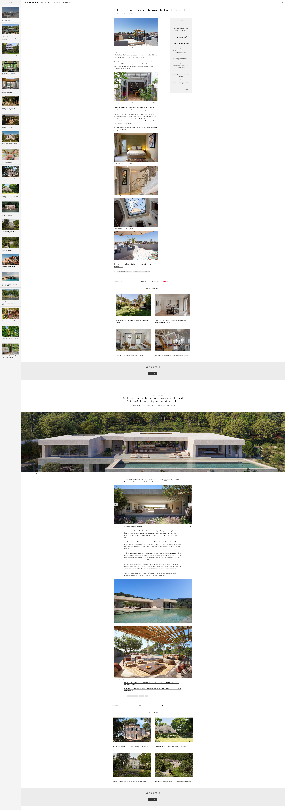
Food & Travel (67, 2)
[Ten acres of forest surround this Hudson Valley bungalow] (10, 66)
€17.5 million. (158, 573)
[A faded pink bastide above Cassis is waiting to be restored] (132, 730)
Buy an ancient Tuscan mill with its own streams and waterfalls (173, 781)
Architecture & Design (54, 2)
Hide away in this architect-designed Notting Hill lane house (181, 36)
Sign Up (153, 373)
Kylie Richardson (158, 395)
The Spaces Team (128, 13)
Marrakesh (147, 271)
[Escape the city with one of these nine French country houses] (10, 331)
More (186, 89)
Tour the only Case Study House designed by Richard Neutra (132, 321)
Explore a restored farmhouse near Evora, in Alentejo (9, 285)
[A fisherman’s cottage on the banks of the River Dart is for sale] (10, 206)
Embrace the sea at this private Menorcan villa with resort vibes (9, 267)
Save (166, 281)
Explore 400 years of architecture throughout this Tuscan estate (131, 781)
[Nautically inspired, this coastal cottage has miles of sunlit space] (10, 154)
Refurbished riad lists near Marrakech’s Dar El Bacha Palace (10, 20)
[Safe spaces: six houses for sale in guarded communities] (10, 101)
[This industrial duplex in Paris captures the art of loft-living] (172, 340)
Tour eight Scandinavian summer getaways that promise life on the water (9, 303)
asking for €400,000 (120, 130)
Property (43, 2)
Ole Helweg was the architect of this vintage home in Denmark (9, 356)
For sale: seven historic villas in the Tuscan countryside (180, 66)
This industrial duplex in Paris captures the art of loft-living (172, 355)
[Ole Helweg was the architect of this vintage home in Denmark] (10, 349)
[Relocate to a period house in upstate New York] (10, 48)
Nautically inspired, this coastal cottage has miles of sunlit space (10, 162)
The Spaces (30, 3)
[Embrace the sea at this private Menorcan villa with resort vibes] (10, 259)
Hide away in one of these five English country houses (171, 746)
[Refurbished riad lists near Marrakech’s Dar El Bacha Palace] (10, 12)
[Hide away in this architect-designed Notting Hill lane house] (10, 83)
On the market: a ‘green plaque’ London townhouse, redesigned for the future (170, 321)
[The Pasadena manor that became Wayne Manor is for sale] (10, 119)
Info (277, 2)
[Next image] (156, 86)
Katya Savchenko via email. (157, 575)
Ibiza (165, 479)
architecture (131, 695)
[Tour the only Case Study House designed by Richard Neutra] (133, 305)
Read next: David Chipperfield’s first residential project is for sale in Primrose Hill (151, 683)
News (117, 318)
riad (118, 114)
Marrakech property (138, 271)
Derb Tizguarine (121, 271)
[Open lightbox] (156, 102)
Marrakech (123, 55)
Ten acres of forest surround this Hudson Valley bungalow (181, 29)
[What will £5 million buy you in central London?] (133, 340)
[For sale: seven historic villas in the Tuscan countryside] (10, 136)
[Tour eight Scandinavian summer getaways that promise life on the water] (10, 294)
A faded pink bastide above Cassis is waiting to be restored (181, 44)
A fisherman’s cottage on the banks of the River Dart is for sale (10, 214)
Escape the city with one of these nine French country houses (10, 339)
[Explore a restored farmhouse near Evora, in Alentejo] (10, 277)
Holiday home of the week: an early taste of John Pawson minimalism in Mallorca (152, 689)
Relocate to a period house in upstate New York (181, 83)
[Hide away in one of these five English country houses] (174, 730)
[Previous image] (116, 86)
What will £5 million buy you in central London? (130, 355)
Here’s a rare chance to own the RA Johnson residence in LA (9, 321)
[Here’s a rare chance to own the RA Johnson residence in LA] (10, 313)
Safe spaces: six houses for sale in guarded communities (180, 59)
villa (146, 695)
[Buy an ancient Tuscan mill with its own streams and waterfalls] (174, 765)
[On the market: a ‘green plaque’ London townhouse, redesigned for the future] (172, 305)
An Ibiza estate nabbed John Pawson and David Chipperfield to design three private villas (180, 75)
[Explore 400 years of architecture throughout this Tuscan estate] (132, 765)
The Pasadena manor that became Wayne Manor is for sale (180, 51)
